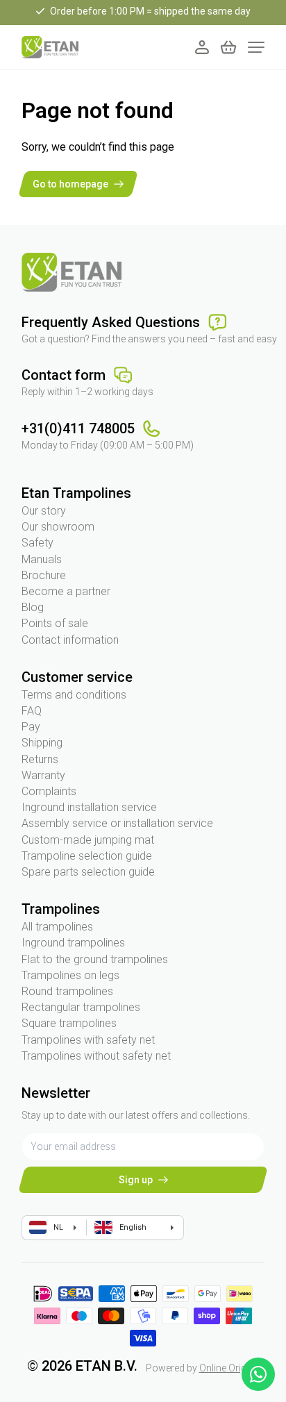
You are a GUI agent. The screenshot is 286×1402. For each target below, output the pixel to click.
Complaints (49, 791)
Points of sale (55, 623)
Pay (31, 726)
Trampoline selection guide (87, 855)
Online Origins (229, 1368)
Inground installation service (89, 807)
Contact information (70, 639)
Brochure (44, 575)
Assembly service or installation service (117, 823)
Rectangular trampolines (81, 1007)
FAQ (32, 710)
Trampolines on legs (70, 975)
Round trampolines (67, 991)
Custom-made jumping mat (88, 839)
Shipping (42, 742)
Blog (33, 607)
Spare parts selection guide (88, 871)
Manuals (42, 559)
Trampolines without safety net (96, 1055)
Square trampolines (69, 1023)
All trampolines (57, 926)
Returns (40, 759)
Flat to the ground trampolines (95, 959)
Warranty (43, 775)
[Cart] (228, 47)
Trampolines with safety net (88, 1039)
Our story (44, 510)
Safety (37, 542)
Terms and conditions (74, 694)
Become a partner (66, 591)
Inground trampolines (73, 942)
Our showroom (58, 526)
